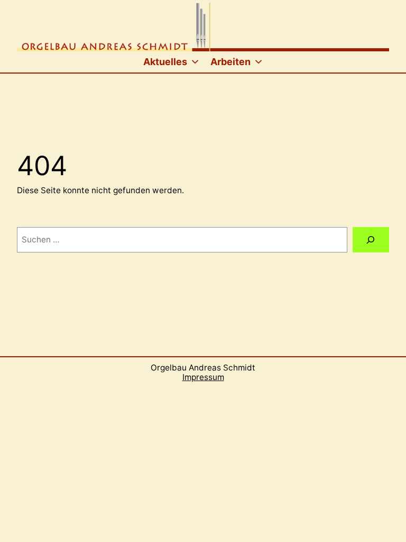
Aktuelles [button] (165, 61)
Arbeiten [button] (230, 61)
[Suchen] (371, 240)
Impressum (203, 377)
